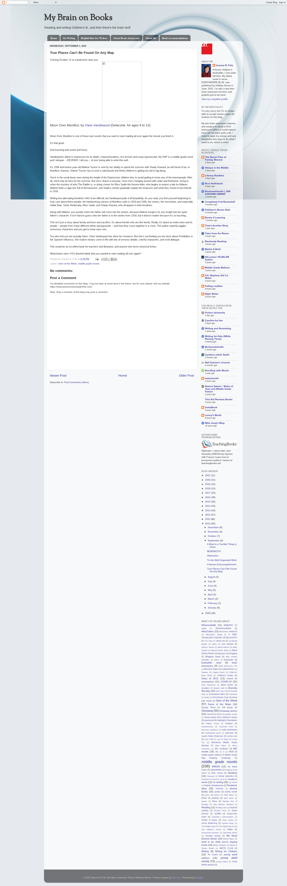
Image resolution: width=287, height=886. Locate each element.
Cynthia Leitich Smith (217, 355)
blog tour (222, 653)
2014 (208, 506)
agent (214, 644)
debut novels (227, 685)
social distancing (209, 823)
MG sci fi (219, 752)
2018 (208, 488)
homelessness (207, 727)
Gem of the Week (67, 263)
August (212, 577)
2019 (208, 484)
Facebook (233, 694)
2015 (208, 501)
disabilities (205, 688)
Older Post (186, 375)
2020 (208, 480)
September (214, 540)
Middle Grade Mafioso (217, 267)
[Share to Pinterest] (115, 259)
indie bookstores (229, 730)
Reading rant (221, 808)
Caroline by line (214, 320)
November (213, 532)
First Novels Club (221, 697)
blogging (233, 653)
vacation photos (213, 836)
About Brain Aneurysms (126, 38)
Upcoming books (230, 833)
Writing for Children (226, 851)
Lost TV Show (223, 739)
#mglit (203, 628)
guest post (209, 720)
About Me (150, 38)
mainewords (212, 378)
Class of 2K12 (209, 678)
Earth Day (220, 691)
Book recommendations (175, 38)
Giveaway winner (228, 711)
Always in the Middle (217, 168)
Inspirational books (213, 733)
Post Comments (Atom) (76, 382)
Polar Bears (229, 795)
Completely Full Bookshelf (220, 202)
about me (220, 641)
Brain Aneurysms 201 (228, 666)
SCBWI (217, 814)
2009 (208, 613)
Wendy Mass (228, 839)
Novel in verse (218, 779)
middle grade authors (211, 755)
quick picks (229, 798)
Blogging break (212, 656)
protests (215, 798)
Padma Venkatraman (213, 785)
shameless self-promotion (223, 817)
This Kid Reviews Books (219, 399)
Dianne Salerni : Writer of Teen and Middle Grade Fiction (219, 389)
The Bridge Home (208, 826)
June (211, 586)
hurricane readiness (209, 730)
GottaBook (211, 407)
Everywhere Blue (217, 694)
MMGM (216, 766)
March (211, 599)
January (212, 607)
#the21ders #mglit (214, 635)
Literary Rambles (214, 175)
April (210, 594)
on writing (218, 782)
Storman (176, 877)
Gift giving (227, 707)
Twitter (230, 829)
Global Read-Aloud (214, 714)
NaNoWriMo (216, 770)
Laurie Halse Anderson (212, 736)
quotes (204, 801)
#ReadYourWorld (223, 628)
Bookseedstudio (214, 347)
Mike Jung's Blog (215, 423)
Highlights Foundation (227, 720)
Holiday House (212, 723)
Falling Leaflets (214, 286)
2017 (208, 493)
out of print (233, 782)
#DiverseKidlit (208, 625)
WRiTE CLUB (226, 848)
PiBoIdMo (219, 789)
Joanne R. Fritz (224, 65)
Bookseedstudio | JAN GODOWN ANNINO (217, 192)
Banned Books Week (219, 650)
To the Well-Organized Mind (222, 560)
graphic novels (231, 714)
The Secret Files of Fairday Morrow (215, 158)
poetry (217, 792)
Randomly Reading (216, 241)
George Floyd (208, 707)
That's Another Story (216, 225)
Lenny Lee (232, 736)
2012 (208, 515)
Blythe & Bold (213, 249)
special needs (228, 823)
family (206, 697)
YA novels (213, 854)
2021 (208, 475)
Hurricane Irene (226, 727)
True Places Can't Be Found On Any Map (222, 570)
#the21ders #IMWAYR (228, 632)
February (213, 603)
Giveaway (207, 710)
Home (53, 38)
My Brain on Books (78, 18)
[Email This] (102, 259)
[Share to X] (109, 259)
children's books (225, 675)
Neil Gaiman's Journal (217, 362)
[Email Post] (96, 259)
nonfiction (205, 779)
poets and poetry (212, 795)
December (213, 527)
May (210, 590)
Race (214, 801)
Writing (205, 851)
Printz (204, 798)
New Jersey (217, 773)
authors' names (207, 647)
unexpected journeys (210, 833)
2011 (208, 519)
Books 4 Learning (215, 217)
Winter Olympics (219, 845)
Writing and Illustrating (218, 328)
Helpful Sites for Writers (94, 38)
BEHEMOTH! (214, 551)
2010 (208, 523)
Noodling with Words (217, 370)
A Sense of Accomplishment (221, 564)
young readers (222, 862)
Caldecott (226, 669)
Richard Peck (220, 811)
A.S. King (208, 641)
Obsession (212, 555)
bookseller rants (211, 662)
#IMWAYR (228, 625)
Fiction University (215, 312)
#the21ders (207, 631)
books (216, 660)
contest (230, 678)
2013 (208, 510)
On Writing (69, 38)
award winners (224, 647)
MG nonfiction (221, 749)
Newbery (232, 773)
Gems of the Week (219, 704)
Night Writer (211, 294)
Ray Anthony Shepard (223, 804)
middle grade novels (88, 263)
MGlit (231, 752)
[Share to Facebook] (112, 259)
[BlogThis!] (106, 259)
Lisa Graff (209, 739)
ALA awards (227, 644)
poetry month (231, 792)
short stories (228, 820)
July (210, 581)
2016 (208, 497)
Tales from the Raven (217, 233)
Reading (205, 807)
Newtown (210, 776)
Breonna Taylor (211, 669)
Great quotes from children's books (221, 717)
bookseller (228, 660)
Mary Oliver (220, 746)
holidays (229, 723)
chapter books (219, 672)
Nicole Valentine (226, 776)
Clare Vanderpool (97, 125)
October (212, 536)
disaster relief (218, 688)
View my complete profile (214, 99)
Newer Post (58, 375)
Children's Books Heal (217, 210)
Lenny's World (213, 415)
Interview (229, 733)
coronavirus (207, 681)
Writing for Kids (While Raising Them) (218, 337)
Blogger (199, 877)
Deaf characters (208, 685)
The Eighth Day (225, 826)
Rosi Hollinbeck (214, 183)
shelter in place (209, 820)
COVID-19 (226, 681)
